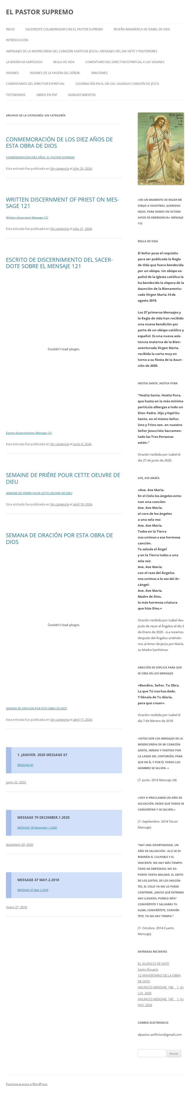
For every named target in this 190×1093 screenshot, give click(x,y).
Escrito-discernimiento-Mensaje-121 (29, 433)
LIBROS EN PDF (46, 95)
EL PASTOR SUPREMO (39, 11)
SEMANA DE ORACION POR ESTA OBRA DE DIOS (36, 708)
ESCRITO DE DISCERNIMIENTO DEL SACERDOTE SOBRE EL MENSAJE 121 (59, 263)
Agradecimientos (82, 95)
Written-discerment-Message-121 (27, 217)
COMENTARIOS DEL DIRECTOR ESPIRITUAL (35, 84)
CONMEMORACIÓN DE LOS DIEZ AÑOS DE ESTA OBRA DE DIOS (59, 142)
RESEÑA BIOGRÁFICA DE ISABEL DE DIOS (142, 29)
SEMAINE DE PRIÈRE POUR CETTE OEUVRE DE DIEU (63, 478)
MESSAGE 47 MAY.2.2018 (38, 879)
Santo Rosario (148, 969)
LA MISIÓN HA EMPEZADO (24, 62)
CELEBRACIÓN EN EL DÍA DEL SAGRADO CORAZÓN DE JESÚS (117, 84)
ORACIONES (99, 73)
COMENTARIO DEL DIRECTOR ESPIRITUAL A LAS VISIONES (125, 62)
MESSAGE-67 (25, 765)
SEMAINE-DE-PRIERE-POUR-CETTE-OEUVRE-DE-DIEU (39, 493)
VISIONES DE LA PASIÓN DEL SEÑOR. (55, 73)
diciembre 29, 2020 (19, 844)
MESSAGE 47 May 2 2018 (32, 890)
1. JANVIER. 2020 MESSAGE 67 (42, 754)
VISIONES (12, 73)
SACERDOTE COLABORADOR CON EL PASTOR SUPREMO (64, 29)
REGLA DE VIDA (63, 62)
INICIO (10, 29)
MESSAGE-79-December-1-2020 (37, 827)
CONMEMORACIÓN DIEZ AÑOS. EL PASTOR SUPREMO (40, 157)
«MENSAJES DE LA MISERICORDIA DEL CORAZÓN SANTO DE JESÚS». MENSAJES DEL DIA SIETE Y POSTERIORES (81, 51)
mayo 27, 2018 (16, 907)
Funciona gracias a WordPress (27, 1084)
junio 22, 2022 (16, 782)
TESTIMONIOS (15, 95)
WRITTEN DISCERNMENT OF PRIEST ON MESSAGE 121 (62, 202)
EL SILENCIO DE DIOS (153, 963)
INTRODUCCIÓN (17, 40)
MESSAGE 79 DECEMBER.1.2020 (43, 817)
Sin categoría (59, 168)
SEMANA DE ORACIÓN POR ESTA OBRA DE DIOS (59, 538)
